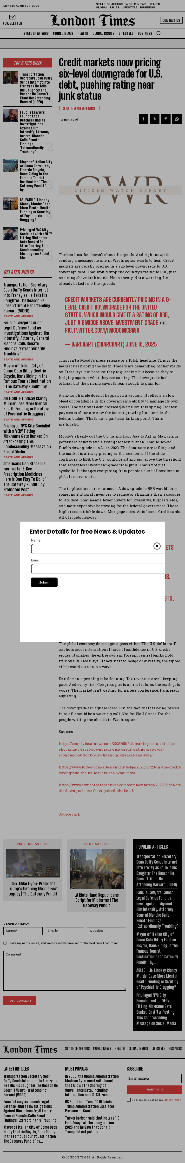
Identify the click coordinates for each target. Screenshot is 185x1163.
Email (35, 560)
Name (35, 540)
